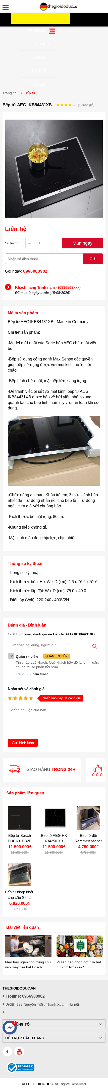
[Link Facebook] (7, 1051)
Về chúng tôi (18, 1024)
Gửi (93, 259)
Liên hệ (39, 57)
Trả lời (20, 674)
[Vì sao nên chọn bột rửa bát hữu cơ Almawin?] (80, 946)
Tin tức (39, 71)
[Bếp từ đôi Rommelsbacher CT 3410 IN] (88, 818)
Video (39, 84)
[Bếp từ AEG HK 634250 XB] (54, 818)
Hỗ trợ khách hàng (24, 1038)
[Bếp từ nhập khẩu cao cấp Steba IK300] (19, 875)
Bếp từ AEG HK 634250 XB (54, 838)
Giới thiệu (39, 44)
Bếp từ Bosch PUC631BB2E (19, 838)
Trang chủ (39, 31)
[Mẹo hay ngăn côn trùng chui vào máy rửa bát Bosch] (28, 946)
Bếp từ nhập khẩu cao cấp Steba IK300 (19, 897)
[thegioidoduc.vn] (58, 10)
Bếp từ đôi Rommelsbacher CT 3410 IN (88, 841)
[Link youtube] (19, 1051)
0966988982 (35, 271)
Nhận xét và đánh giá (26, 689)
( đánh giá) (86, 105)
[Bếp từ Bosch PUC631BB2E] (19, 818)
